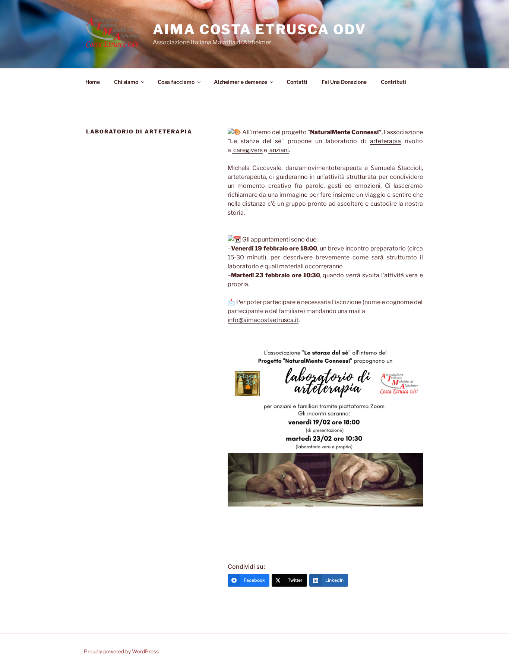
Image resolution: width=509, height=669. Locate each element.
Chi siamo (126, 82)
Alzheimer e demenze (240, 82)
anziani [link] (278, 150)
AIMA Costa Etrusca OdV (259, 29)
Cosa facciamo (176, 82)
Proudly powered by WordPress (121, 651)
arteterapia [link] (385, 141)
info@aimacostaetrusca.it (263, 320)
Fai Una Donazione (344, 82)
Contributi (393, 82)
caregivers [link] (247, 150)
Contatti (297, 82)
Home (92, 82)
